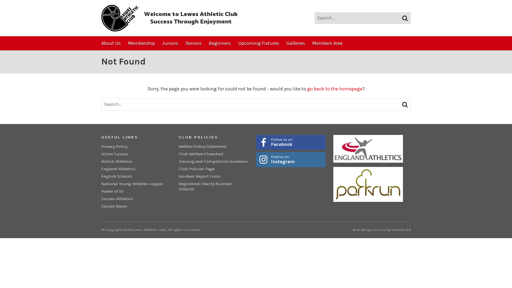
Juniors (170, 43)
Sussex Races (114, 206)
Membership (141, 43)
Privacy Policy (114, 146)
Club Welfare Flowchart (201, 154)
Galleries (295, 43)
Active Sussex (114, 154)
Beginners (220, 43)
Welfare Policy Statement (202, 146)
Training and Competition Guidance (213, 161)
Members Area (327, 43)
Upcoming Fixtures (258, 43)
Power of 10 (112, 191)
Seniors (193, 43)
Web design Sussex (369, 230)
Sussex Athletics (117, 198)
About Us (111, 43)
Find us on (283, 159)
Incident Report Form (199, 176)
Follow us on (282, 142)
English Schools (116, 176)
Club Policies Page (197, 168)
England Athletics (118, 168)
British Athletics (117, 161)
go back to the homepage (334, 89)
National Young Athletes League (132, 183)
